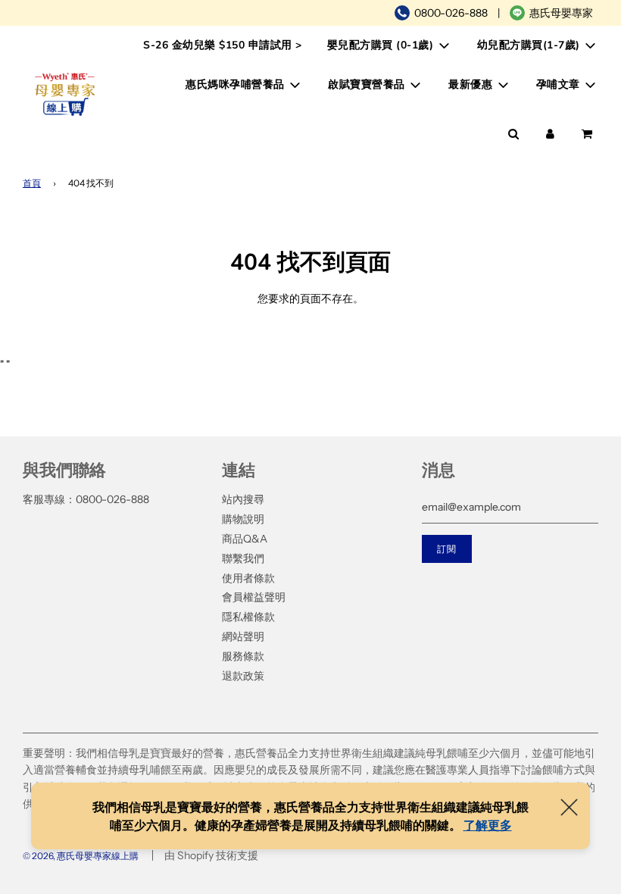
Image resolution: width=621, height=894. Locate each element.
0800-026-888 (451, 13)
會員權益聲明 (254, 597)
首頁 (32, 183)
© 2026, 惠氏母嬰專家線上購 (81, 855)
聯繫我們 (243, 558)
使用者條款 (248, 578)
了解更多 (487, 825)
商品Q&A (244, 538)
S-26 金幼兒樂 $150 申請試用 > (222, 45)
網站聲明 (243, 636)
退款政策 (243, 676)
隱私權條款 (248, 617)
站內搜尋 (243, 499)
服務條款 (243, 656)
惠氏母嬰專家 (561, 13)
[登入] (550, 134)
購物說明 (243, 519)
